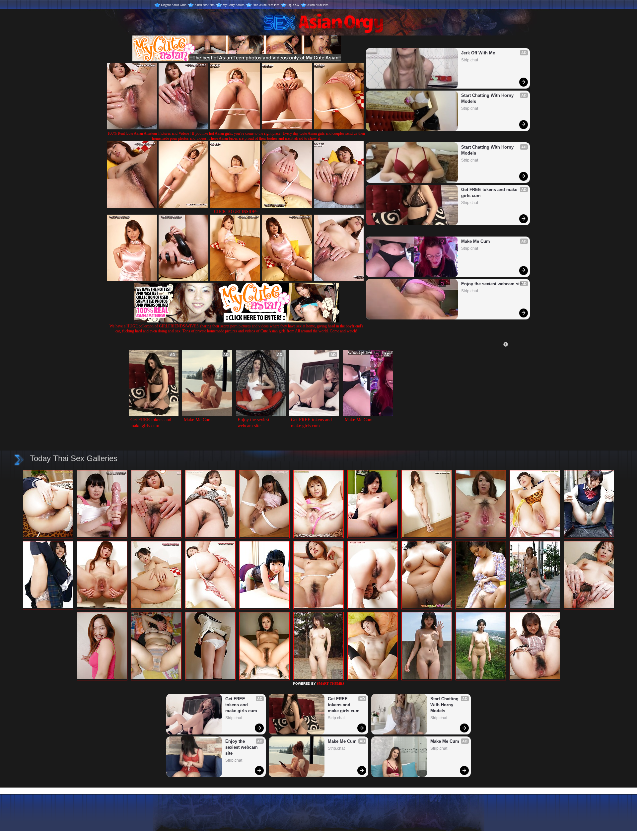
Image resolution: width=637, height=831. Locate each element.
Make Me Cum (475, 241)
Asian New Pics (204, 5)
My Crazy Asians (234, 5)
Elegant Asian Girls (173, 5)
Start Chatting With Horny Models (488, 98)
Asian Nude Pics (317, 5)
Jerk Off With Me (478, 52)
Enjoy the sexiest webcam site (492, 283)
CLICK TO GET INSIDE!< (236, 211)
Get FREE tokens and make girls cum (490, 192)
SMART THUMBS (330, 683)
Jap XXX (293, 5)
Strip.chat (469, 60)
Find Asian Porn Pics (265, 5)
